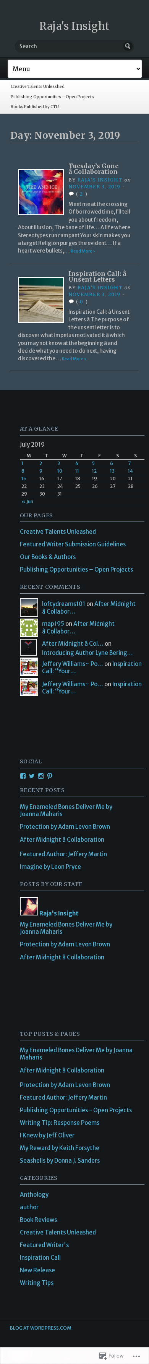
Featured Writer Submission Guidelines (73, 544)
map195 (53, 623)
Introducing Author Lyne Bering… (87, 652)
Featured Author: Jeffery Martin (63, 854)
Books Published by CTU (35, 106)
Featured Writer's (44, 1245)
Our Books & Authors (48, 557)
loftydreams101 (63, 603)
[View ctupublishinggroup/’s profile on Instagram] (41, 776)
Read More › (83, 251)
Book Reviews (38, 1219)
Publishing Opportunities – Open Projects (52, 96)
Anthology (34, 1194)
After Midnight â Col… (73, 643)
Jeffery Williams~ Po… (72, 663)
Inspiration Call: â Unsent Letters (97, 276)
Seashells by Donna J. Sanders (60, 1160)
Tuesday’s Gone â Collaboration (93, 169)
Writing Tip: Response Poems (59, 1122)
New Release (37, 1270)
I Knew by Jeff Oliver (47, 1135)
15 (23, 478)
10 (59, 471)
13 (112, 471)
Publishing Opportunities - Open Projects (76, 1110)
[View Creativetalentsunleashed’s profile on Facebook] (23, 776)
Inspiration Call (40, 1257)
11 (77, 471)
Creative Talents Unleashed (38, 86)
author (29, 1207)
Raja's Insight (74, 25)
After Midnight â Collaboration (62, 839)
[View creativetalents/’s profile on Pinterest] (50, 776)
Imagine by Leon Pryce (50, 866)
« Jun (27, 501)
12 (94, 471)
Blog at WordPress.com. (41, 1328)
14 (130, 471)
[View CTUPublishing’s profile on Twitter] (32, 776)
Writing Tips (36, 1282)
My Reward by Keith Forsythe (59, 1148)
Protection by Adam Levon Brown (65, 826)
